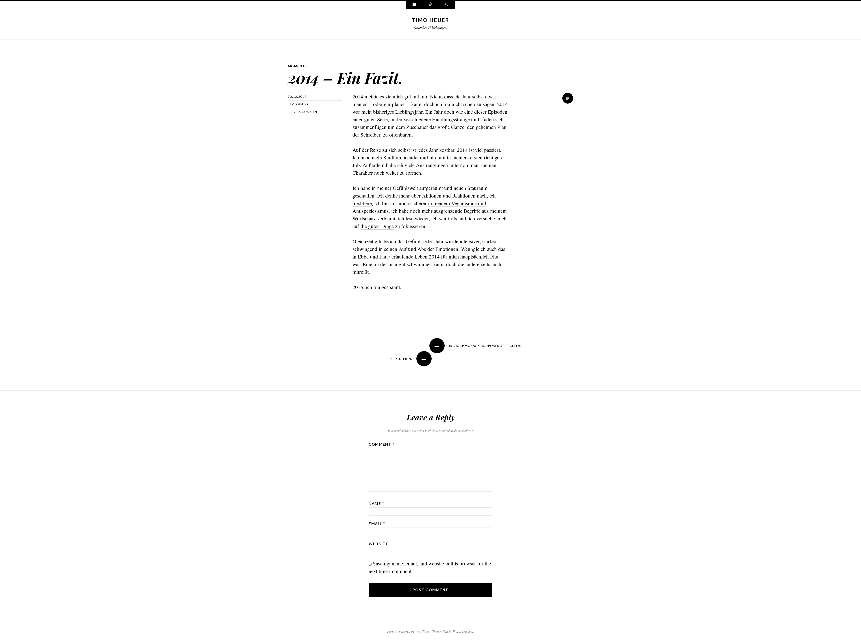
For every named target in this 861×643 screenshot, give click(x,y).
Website (379, 543)
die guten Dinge (377, 226)
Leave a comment (304, 112)
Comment (381, 444)
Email (377, 523)
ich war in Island (448, 218)
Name (376, 503)
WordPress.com (463, 631)
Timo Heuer (430, 20)
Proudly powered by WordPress (408, 631)
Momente (297, 66)
